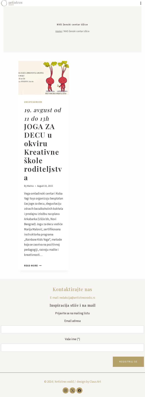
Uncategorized (33, 102)
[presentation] (43, 78)
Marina (30, 186)
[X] (72, 390)
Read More (33, 265)
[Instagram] (66, 390)
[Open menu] (140, 3)
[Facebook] (79, 390)
